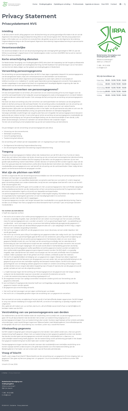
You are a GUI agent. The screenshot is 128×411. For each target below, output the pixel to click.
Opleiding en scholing (62, 4)
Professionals (78, 4)
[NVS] (11, 4)
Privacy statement (22, 405)
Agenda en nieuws (92, 4)
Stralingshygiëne (45, 4)
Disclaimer (13, 405)
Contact (114, 4)
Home (35, 4)
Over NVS (105, 4)
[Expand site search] (125, 4)
